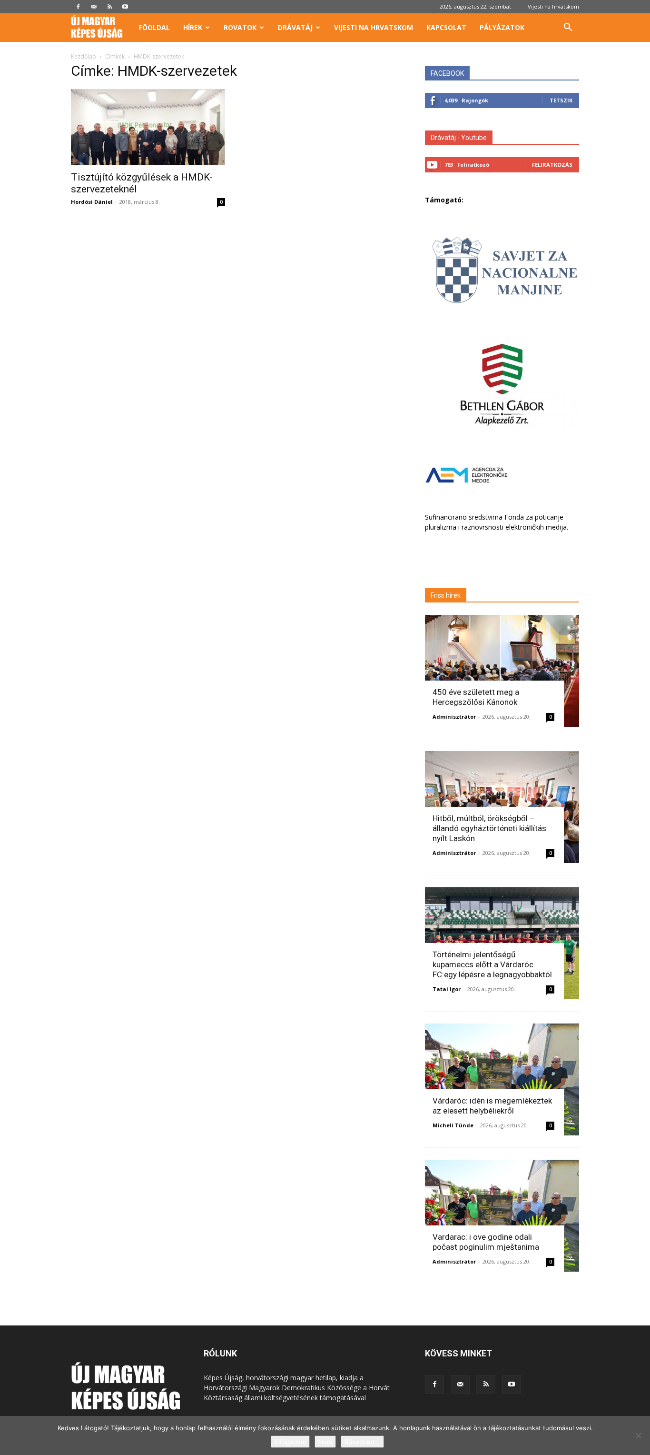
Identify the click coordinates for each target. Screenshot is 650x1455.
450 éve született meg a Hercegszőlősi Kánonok (476, 697)
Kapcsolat (446, 27)
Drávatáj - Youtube (459, 137)
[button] (567, 28)
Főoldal (154, 27)
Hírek (192, 27)
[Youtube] (125, 6)
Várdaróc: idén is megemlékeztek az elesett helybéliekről (492, 1105)
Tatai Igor (447, 989)
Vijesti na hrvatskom (553, 6)
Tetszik (561, 100)
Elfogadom (290, 1441)
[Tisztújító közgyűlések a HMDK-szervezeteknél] (148, 127)
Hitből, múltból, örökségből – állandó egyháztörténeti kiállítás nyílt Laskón (489, 828)
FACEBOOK (447, 73)
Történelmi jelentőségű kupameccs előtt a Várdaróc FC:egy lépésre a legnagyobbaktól (492, 964)
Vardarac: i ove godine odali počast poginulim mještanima (486, 1242)
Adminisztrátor (454, 716)
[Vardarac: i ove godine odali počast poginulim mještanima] (502, 1216)
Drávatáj (295, 27)
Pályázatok (502, 27)
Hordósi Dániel (92, 201)
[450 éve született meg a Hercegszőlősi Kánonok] (502, 671)
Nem (325, 1441)
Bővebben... (362, 1441)
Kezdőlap (83, 56)
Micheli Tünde (453, 1125)
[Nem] (638, 1435)
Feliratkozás (552, 164)
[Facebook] (78, 6)
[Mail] (94, 6)
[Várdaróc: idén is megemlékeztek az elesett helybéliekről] (502, 1079)
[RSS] (109, 6)
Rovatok (240, 27)
